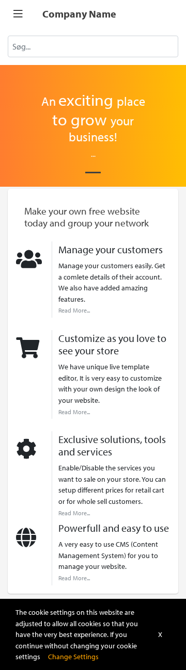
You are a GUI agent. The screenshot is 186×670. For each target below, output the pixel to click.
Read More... (74, 310)
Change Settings (73, 656)
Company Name (79, 13)
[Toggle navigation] (18, 14)
